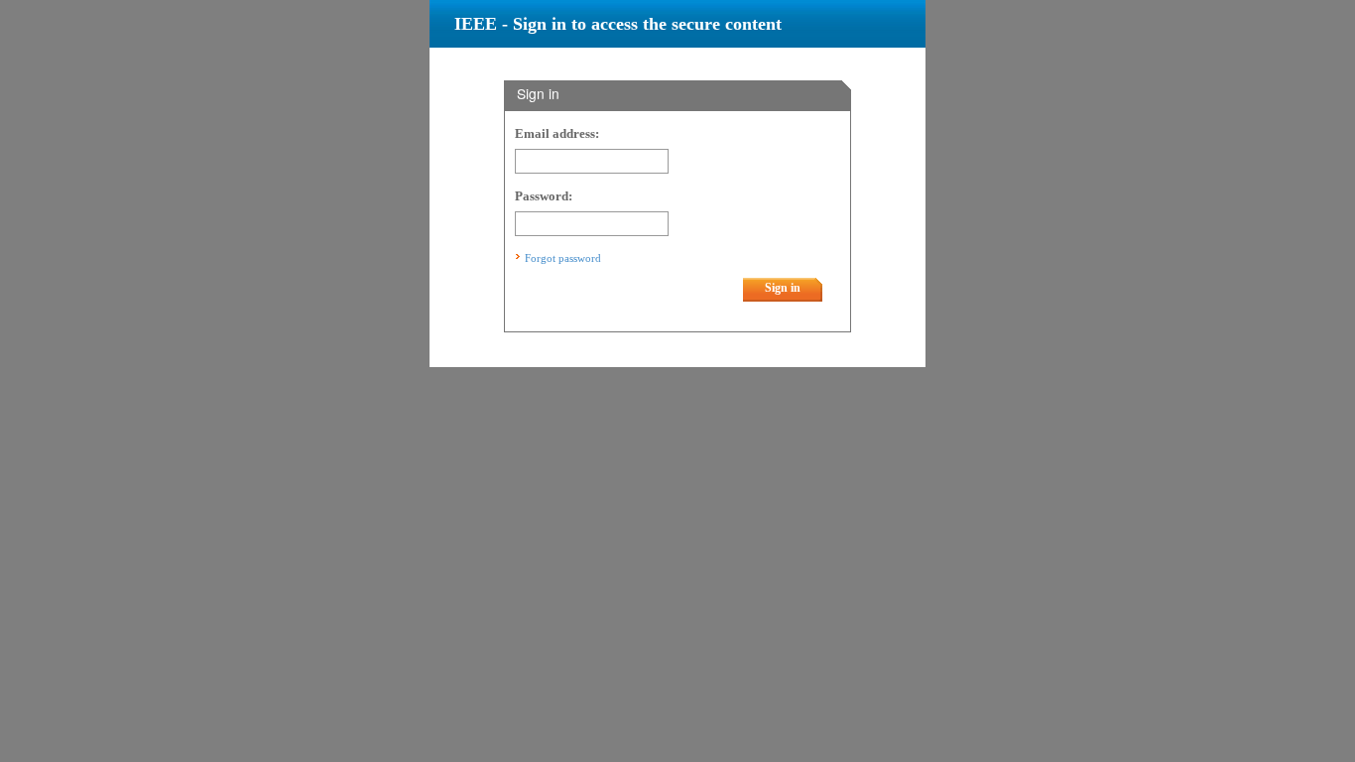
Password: (543, 196)
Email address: (557, 134)
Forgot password (563, 258)
